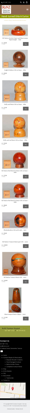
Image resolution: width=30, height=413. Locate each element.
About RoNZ (6, 376)
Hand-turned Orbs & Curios (19, 20)
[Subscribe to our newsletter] (1, 352)
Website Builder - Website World (15, 409)
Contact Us (6, 380)
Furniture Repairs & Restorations (12, 357)
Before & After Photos (12, 364)
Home (6, 20)
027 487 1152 (7, 2)
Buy (26, 44)
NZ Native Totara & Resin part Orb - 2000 (15, 242)
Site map (24, 404)
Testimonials (10, 378)
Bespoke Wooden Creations (14, 360)
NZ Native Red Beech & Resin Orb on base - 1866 (15, 171)
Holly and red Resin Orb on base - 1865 (15, 140)
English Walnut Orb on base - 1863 (15, 70)
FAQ (4, 373)
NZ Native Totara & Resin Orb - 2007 (15, 277)
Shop (10, 20)
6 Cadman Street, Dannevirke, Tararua (11, 348)
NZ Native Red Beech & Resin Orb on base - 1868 (15, 201)
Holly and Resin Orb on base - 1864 (15, 104)
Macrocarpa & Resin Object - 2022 (15, 314)
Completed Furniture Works (14, 366)
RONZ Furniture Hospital (16, 404)
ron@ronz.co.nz (4, 346)
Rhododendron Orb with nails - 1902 (15, 230)
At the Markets (7, 371)
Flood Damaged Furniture (13, 362)
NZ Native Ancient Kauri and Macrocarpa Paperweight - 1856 (15, 38)
